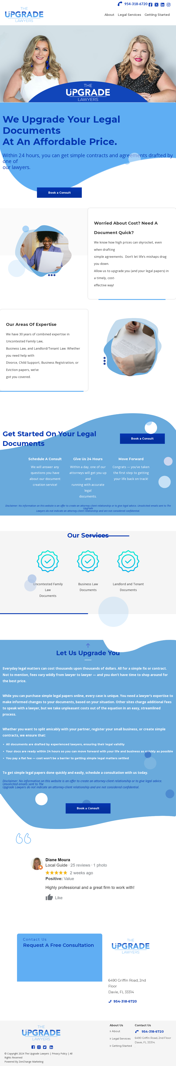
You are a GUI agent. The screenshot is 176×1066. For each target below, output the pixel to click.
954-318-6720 (135, 4)
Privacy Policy (59, 1053)
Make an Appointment (130, 963)
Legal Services (121, 1038)
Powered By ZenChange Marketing (23, 1061)
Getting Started (122, 1045)
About (116, 1031)
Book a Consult (59, 192)
